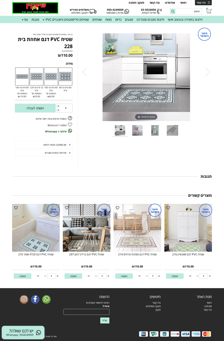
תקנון (158, 309)
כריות (118, 19)
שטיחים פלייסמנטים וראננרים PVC (67, 19)
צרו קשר (201, 2)
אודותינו (170, 3)
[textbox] (138, 296)
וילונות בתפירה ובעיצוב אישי (185, 19)
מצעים (129, 19)
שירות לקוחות (149, 12)
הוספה (175, 276)
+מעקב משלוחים (80, 12)
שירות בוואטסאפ (115, 12)
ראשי (183, 3)
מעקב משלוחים (153, 306)
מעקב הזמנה (136, 3)
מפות (108, 19)
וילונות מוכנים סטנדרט (150, 19)
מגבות (35, 19)
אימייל (106, 306)
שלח (105, 320)
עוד (26, 19)
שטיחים (97, 19)
